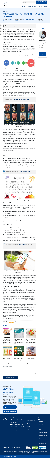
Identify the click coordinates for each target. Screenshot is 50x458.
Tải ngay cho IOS (10, 407)
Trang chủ (5, 11)
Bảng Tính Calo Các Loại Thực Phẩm (20, 99)
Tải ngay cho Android (10, 411)
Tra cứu (40, 6)
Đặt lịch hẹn (42, 1)
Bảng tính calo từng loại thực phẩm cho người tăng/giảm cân (30, 341)
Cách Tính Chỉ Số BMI (24, 171)
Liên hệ (45, 6)
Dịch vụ (28, 423)
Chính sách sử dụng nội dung (43, 428)
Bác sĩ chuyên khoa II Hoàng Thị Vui (25, 20)
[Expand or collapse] (34, 26)
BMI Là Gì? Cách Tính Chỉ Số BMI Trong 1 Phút (6, 358)
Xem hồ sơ (42, 53)
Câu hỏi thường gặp (31, 420)
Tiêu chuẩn (29, 426)
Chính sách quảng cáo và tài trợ (42, 439)
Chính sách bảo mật (43, 432)
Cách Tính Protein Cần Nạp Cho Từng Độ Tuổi (30, 358)
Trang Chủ (23, 6)
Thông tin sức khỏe (31, 6)
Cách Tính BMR (22, 244)
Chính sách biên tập (43, 435)
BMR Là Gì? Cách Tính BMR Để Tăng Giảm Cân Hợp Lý (18, 358)
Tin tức (28, 429)
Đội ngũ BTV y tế (42, 443)
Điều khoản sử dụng (43, 424)
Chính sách (41, 421)
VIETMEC (6, 4)
